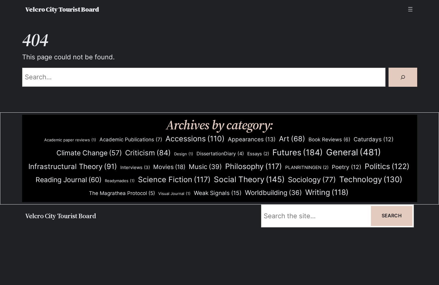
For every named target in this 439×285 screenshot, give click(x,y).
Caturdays (374, 139)
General (353, 152)
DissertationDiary (220, 154)
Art (292, 138)
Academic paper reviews (70, 139)
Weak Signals (218, 192)
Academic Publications (130, 139)
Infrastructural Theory (72, 166)
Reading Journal (69, 179)
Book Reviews (329, 139)
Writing (327, 192)
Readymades (120, 180)
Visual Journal (174, 193)
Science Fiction (174, 179)
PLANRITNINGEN (307, 167)
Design (183, 153)
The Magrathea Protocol (122, 193)
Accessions (195, 138)
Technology (370, 179)
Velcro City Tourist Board (62, 9)
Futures (297, 152)
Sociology (312, 179)
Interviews (135, 167)
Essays (258, 154)
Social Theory (249, 179)
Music (205, 167)
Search (392, 216)
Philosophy (253, 166)
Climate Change (89, 153)
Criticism (148, 152)
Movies (169, 167)
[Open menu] (410, 9)
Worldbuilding (273, 192)
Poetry (346, 167)
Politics (387, 166)
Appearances (252, 139)
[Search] (403, 77)
